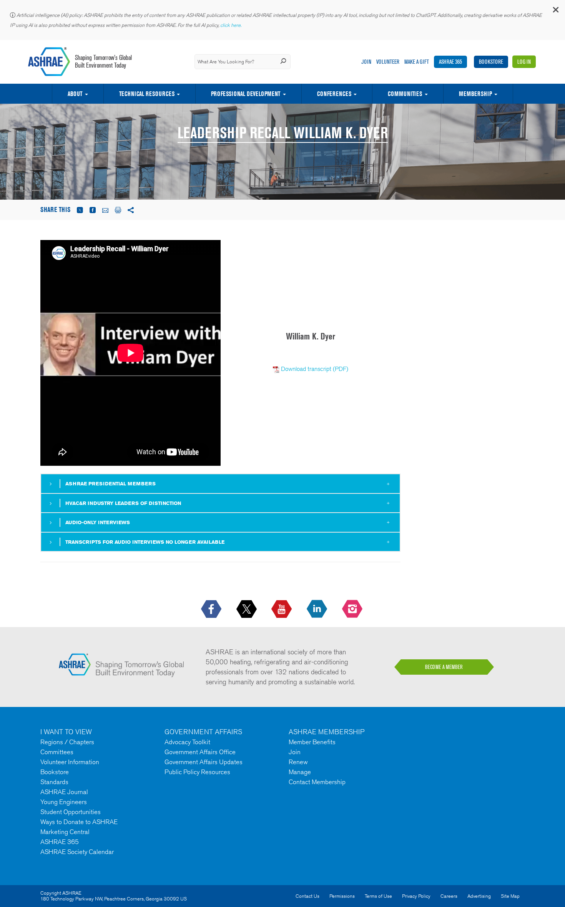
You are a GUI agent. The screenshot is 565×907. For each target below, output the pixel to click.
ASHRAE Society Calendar (77, 852)
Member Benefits (312, 742)
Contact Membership (317, 782)
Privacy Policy (416, 896)
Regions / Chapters (67, 742)
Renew (298, 762)
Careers (448, 896)
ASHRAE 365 (450, 61)
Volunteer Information (69, 762)
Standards (54, 782)
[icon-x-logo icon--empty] (247, 609)
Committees (56, 752)
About (75, 94)
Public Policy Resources (197, 772)
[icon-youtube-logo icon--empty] (282, 609)
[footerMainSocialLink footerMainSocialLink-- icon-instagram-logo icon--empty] (353, 609)
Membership (475, 94)
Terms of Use (378, 896)
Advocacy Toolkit (187, 742)
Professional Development (245, 94)
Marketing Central (65, 832)
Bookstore (491, 61)
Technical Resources (146, 94)
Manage (300, 772)
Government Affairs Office (200, 752)
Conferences (334, 94)
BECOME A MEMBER (444, 667)
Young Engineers (63, 802)
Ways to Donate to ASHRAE (79, 822)
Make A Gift (416, 61)
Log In (524, 61)
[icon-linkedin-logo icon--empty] (317, 609)
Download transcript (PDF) (314, 368)
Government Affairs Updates (204, 762)
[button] (555, 11)
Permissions (342, 896)
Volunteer (387, 61)
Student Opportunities (70, 812)
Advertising (479, 896)
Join (366, 61)
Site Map (510, 896)
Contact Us (307, 896)
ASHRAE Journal (64, 792)
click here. (231, 25)
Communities (405, 94)
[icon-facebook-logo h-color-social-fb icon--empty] (212, 609)
